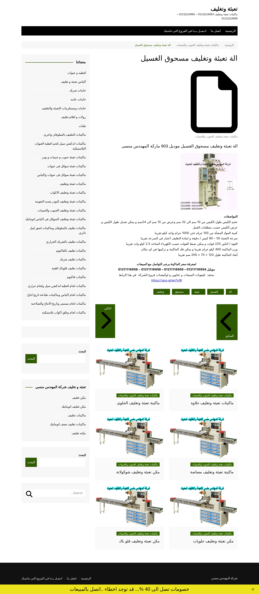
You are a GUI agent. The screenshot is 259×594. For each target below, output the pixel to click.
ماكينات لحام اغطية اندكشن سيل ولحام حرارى (57, 286)
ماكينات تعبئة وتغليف (73, 183)
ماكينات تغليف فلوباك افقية (69, 268)
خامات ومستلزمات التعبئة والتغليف (64, 108)
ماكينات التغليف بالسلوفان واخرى (65, 134)
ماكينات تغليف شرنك (73, 259)
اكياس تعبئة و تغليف (73, 81)
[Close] (253, 589)
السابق (229, 335)
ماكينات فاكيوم (76, 277)
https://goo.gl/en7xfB (166, 280)
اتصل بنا (216, 30)
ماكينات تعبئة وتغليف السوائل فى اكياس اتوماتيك (55, 219)
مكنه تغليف (79, 433)
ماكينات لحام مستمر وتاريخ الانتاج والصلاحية (58, 303)
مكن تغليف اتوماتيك (73, 406)
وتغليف (160, 291)
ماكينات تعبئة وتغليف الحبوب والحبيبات (216, 136)
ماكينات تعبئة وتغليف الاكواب (68, 192)
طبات (82, 126)
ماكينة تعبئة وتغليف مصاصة (212, 472)
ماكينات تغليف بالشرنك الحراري (66, 241)
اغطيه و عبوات (76, 72)
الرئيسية (230, 30)
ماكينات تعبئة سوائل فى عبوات (66, 166)
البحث (82, 351)
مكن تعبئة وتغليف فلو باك (139, 541)
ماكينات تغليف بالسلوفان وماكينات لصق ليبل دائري (58, 230)
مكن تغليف (79, 397)
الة (230, 291)
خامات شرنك (77, 90)
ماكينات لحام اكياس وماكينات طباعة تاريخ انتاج (56, 294)
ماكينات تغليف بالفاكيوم (71, 250)
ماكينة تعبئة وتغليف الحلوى (138, 403)
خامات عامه (78, 99)
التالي (107, 308)
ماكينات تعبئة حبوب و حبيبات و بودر (64, 157)
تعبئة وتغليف (224, 9)
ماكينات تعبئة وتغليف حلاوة (212, 403)
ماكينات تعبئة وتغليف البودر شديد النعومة (60, 201)
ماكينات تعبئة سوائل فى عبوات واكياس (61, 174)
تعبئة (196, 291)
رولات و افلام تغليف (73, 117)
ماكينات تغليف (77, 415)
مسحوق (179, 291)
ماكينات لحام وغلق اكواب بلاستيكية (64, 312)
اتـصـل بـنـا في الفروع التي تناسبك (185, 30)
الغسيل (214, 291)
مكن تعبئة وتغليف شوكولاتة (138, 472)
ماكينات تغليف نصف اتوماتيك (68, 424)
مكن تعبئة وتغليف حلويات (213, 541)
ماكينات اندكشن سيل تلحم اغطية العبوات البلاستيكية (60, 146)
